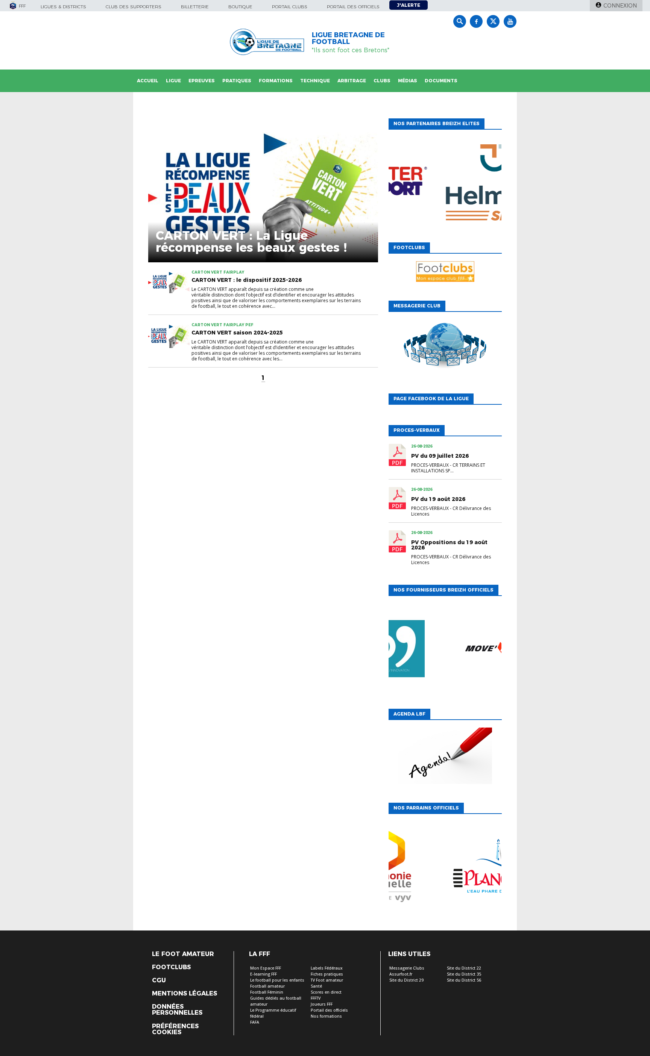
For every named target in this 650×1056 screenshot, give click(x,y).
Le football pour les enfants (277, 980)
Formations (276, 80)
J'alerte (408, 5)
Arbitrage (351, 80)
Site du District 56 (464, 980)
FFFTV (315, 998)
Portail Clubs (289, 7)
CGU (159, 980)
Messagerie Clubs (406, 968)
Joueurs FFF (322, 1004)
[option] (445, 184)
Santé (316, 986)
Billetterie (195, 7)
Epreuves (201, 80)
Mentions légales (184, 994)
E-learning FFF (263, 974)
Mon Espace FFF (265, 968)
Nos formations (326, 1016)
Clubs (382, 80)
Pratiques (236, 80)
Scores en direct (326, 992)
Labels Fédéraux (327, 968)
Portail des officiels (353, 7)
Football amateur (267, 986)
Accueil (147, 80)
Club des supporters (133, 7)
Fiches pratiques (327, 974)
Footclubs (171, 967)
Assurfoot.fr (400, 974)
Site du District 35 (464, 974)
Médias (407, 80)
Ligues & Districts (63, 7)
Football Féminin (266, 992)
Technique (315, 80)
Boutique (240, 7)
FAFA (254, 1022)
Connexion (620, 5)
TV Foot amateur (327, 980)
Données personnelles (177, 1010)
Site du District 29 (406, 980)
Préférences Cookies (175, 1029)
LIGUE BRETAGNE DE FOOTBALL (348, 38)
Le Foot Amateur (183, 954)
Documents (441, 80)
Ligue (173, 80)
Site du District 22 (464, 968)
